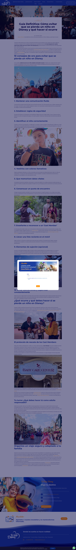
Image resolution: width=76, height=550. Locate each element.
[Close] (57, 261)
